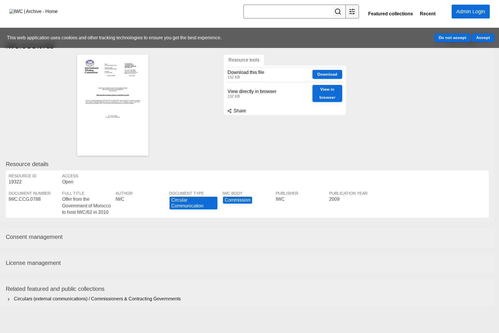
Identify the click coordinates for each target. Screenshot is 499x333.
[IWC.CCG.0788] (112, 105)
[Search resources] (338, 11)
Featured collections (390, 13)
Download (327, 74)
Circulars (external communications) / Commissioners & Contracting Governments (96, 298)
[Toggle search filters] (352, 11)
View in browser (327, 93)
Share (239, 110)
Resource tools (243, 59)
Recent (427, 13)
